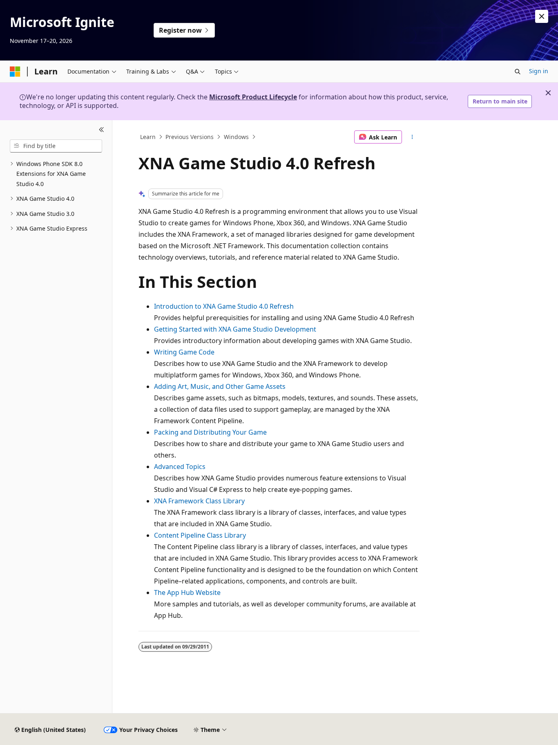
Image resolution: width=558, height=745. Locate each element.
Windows (236, 137)
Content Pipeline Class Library (200, 535)
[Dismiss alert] (541, 16)
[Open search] (517, 71)
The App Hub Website (187, 592)
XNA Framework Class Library (199, 500)
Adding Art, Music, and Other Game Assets (220, 386)
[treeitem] (56, 174)
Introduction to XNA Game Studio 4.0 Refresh (224, 306)
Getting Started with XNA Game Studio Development (235, 329)
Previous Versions (189, 137)
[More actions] (412, 137)
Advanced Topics (179, 466)
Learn (148, 137)
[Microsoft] (15, 71)
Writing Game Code (184, 352)
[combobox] (56, 146)
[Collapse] (101, 130)
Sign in (538, 71)
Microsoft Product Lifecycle (253, 96)
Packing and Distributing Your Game (210, 432)
